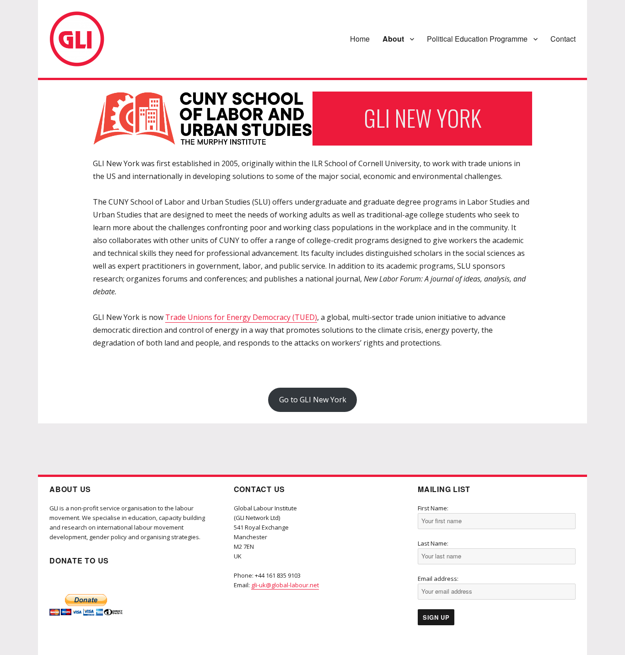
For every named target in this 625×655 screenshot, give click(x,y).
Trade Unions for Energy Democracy (228, 317)
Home (360, 38)
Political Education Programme (477, 38)
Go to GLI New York (312, 400)
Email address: (438, 578)
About (393, 38)
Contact (563, 38)
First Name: (433, 508)
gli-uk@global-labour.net (285, 585)
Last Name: (433, 543)
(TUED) (304, 317)
